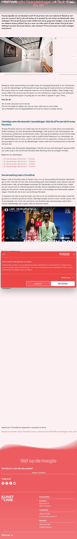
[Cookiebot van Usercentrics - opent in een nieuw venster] (61, 254)
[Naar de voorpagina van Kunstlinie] (9, 2)
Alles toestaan (63, 283)
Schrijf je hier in (38, 473)
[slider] (32, 444)
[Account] (63, 2)
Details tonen (66, 277)
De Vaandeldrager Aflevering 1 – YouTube (19, 159)
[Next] (73, 56)
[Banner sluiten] (74, 254)
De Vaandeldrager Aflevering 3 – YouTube (19, 164)
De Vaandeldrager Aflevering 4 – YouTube (19, 166)
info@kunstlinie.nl (45, 527)
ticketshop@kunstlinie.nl (48, 516)
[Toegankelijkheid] (56, 2)
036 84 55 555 (44, 514)
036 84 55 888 (44, 524)
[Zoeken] (59, 2)
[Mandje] (67, 2)
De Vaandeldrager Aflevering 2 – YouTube (19, 161)
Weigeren (38, 283)
